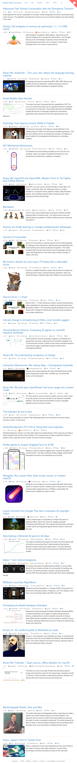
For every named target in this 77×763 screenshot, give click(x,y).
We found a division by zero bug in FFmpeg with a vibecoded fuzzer (35, 263)
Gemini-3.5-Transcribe (14, 237)
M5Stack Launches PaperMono (19, 582)
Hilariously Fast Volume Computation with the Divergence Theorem (38, 8)
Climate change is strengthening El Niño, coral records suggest (36, 320)
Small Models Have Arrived (17, 98)
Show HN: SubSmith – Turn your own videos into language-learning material (38, 74)
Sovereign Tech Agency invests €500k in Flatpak (28, 123)
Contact (42, 761)
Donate (35, 761)
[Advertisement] (38, 59)
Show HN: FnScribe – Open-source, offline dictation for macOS (36, 662)
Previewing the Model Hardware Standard (25, 605)
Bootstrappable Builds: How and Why (22, 707)
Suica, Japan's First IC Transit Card (22, 740)
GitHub (28, 761)
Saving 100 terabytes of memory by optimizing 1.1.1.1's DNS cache (35, 27)
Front (26, 3)
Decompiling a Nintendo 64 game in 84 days (26, 536)
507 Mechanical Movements (17, 145)
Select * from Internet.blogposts (19, 560)
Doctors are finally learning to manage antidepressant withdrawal (37, 227)
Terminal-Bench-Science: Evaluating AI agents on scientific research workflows (34, 331)
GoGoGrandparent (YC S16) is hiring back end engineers (33, 427)
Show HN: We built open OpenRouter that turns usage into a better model (38, 388)
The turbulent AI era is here (17, 411)
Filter (55, 3)
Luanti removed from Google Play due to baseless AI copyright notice (36, 512)
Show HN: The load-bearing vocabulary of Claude (29, 355)
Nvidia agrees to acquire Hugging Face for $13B (28, 444)
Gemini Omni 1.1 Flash (15, 297)
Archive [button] (39, 3)
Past (32, 3)
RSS (22, 761)
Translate (15, 761)
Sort (47, 3)
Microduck (8, 206)
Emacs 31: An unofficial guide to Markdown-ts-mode (30, 630)
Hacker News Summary (12, 2)
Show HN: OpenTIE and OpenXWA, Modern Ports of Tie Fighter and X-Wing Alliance (37, 179)
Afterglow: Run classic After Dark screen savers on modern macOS (34, 477)
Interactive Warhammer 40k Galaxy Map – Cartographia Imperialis (38, 365)
